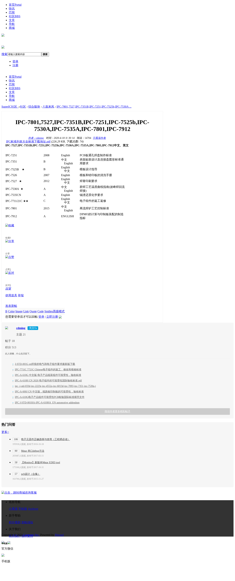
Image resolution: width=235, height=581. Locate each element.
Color (11, 311)
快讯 (12, 8)
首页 (15, 4)
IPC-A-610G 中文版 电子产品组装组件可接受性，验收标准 (46, 375)
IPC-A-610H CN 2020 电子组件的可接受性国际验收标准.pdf (47, 380)
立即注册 (52, 316)
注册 (15, 65)
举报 (21, 295)
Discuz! (59, 534)
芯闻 (12, 12)
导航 (12, 24)
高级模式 (59, 311)
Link (26, 311)
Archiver (33, 508)
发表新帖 (11, 305)
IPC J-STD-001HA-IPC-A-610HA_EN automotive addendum (45, 402)
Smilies (48, 311)
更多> (5, 432)
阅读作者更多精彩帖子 (117, 411)
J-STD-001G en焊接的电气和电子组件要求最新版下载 (43, 364)
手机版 (22, 508)
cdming (36, 138)
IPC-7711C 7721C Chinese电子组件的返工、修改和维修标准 (46, 369)
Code (40, 311)
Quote (33, 311)
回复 (8, 288)
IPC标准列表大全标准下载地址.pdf (28, 141)
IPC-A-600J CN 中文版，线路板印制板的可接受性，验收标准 (48, 391)
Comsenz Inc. (32, 534)
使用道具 (11, 295)
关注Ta (33, 328)
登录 (15, 61)
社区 (14, 16)
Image (19, 311)
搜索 (4, 54)
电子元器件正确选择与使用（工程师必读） (45, 439)
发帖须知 (27, 522)
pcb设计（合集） (30, 474)
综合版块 (34, 106)
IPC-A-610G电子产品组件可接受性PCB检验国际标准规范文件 (48, 397)
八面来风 (48, 106)
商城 (12, 27)
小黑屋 (13, 508)
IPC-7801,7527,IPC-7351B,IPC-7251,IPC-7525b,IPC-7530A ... (94, 106)
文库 (12, 20)
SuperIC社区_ (10, 106)
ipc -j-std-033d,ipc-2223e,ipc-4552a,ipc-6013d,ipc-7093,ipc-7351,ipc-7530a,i (54, 386)
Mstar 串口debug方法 (32, 451)
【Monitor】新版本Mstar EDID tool (40, 462)
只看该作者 (99, 138)
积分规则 (15, 522)
